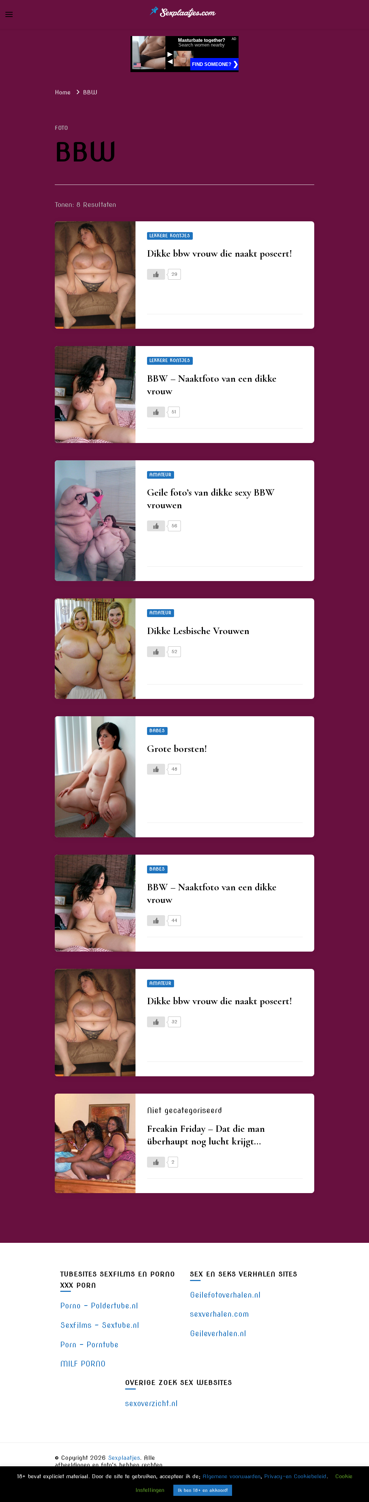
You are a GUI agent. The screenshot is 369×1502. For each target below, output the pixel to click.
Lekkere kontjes (170, 235)
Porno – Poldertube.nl (99, 1305)
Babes (157, 730)
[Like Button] (156, 274)
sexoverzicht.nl (151, 1403)
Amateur (161, 474)
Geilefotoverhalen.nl (225, 1294)
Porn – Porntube (89, 1344)
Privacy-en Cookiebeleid (295, 1476)
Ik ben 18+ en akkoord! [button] (203, 1490)
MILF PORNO (83, 1363)
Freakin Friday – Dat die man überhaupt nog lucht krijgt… (206, 1134)
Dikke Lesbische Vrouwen (198, 631)
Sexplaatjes (124, 1457)
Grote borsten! (177, 749)
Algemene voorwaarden (232, 1476)
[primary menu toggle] (9, 14)
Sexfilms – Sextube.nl (99, 1325)
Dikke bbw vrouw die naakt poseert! (219, 253)
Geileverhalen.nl (218, 1333)
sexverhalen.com (219, 1314)
